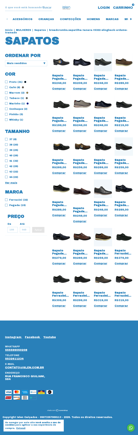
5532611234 (14, 358)
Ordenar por (23, 55)
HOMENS (93, 19)
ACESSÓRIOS (22, 19)
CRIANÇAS (46, 19)
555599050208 (16, 350)
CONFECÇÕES (70, 19)
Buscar (47, 7)
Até (22, 224)
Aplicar (38, 229)
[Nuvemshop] (57, 410)
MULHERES (23, 30)
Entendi (20, 428)
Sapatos (40, 30)
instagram (13, 337)
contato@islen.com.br (24, 367)
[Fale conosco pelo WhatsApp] (131, 428)
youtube (49, 337)
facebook (33, 337)
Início (9, 30)
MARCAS (112, 19)
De (9, 224)
